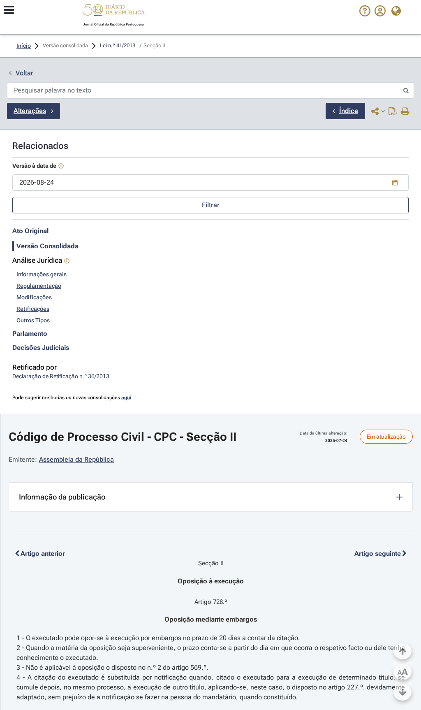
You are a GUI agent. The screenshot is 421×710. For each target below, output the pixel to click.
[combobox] (210, 182)
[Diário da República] (114, 11)
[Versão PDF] (393, 112)
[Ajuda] (364, 14)
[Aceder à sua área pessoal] (380, 14)
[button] (114, 11)
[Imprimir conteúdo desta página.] (405, 112)
